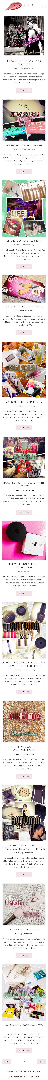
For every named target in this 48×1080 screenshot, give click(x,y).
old (41, 1061)
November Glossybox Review (24, 145)
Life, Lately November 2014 (24, 240)
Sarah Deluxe (20, 1077)
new (7, 1061)
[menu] (44, 6)
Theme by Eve (33, 1077)
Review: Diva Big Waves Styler (24, 306)
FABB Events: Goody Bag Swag (24, 1025)
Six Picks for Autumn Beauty (24, 402)
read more (23, 90)
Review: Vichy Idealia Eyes (24, 929)
